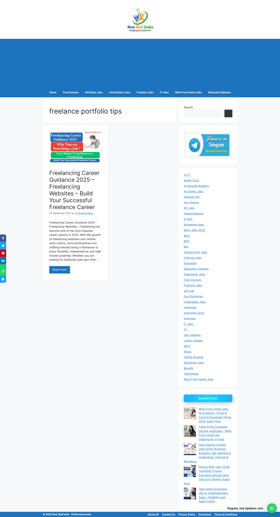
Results (188, 368)
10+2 (187, 175)
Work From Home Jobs (188, 92)
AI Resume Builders (196, 186)
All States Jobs (94, 92)
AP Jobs (189, 208)
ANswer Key (192, 197)
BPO (186, 241)
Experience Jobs (194, 274)
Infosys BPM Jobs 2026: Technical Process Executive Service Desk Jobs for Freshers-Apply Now (207, 475)
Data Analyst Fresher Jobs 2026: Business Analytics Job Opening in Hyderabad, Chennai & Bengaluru (207, 453)
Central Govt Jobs (119, 92)
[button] (272, 508)
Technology (191, 373)
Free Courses (70, 92)
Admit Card (191, 180)
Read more (59, 269)
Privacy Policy (186, 514)
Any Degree (191, 202)
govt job (189, 291)
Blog (186, 235)
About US (153, 514)
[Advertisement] (140, 63)
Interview (190, 318)
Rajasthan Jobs (194, 362)
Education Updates (219, 92)
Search (188, 107)
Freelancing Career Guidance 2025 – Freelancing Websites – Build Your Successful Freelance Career (74, 189)
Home (52, 92)
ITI (185, 329)
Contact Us (168, 514)
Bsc (186, 246)
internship (190, 307)
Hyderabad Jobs (195, 302)
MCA (187, 346)
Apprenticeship (193, 213)
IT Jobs (164, 92)
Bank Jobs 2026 (194, 230)
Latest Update (193, 340)
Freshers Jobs (145, 92)
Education (190, 263)
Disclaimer (204, 514)
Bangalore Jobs (194, 224)
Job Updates (192, 335)
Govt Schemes (193, 296)
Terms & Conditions (225, 514)
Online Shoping (193, 357)
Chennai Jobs (193, 257)
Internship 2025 (194, 313)
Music (187, 351)
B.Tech (188, 219)
